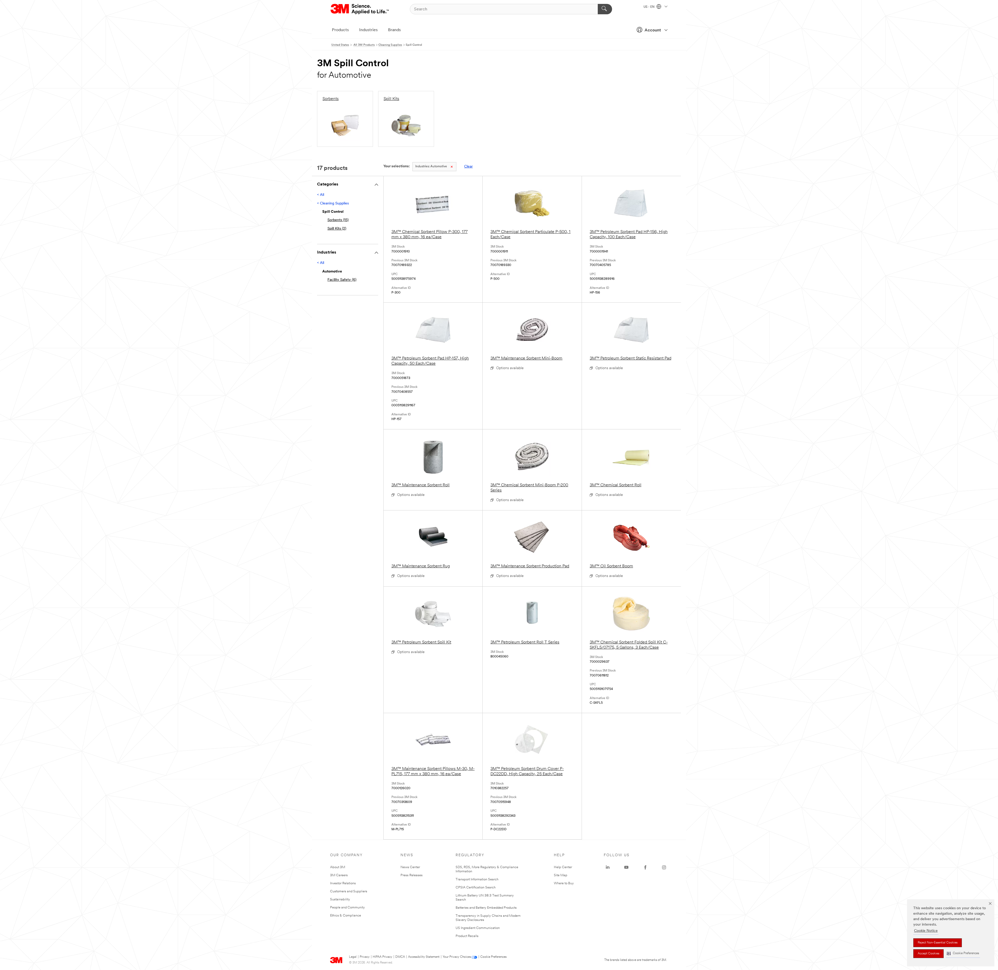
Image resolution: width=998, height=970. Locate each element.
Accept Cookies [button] (928, 953)
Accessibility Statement (423, 957)
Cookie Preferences (493, 957)
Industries (368, 30)
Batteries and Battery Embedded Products (486, 907)
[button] (963, 953)
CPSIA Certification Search (476, 887)
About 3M (337, 867)
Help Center (563, 867)
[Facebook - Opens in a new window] (645, 867)
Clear (468, 167)
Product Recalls (467, 936)
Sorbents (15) (338, 220)
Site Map (560, 875)
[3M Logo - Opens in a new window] (360, 9)
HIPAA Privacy (382, 957)
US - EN (649, 7)
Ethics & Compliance (345, 915)
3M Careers (339, 875)
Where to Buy (564, 883)
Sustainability (340, 899)
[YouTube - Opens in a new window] (626, 867)
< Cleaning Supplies (333, 203)
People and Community (347, 907)
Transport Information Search (477, 879)
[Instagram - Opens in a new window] (664, 867)
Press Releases (411, 875)
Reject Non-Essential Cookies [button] (937, 942)
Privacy (365, 957)
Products (340, 30)
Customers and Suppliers (348, 891)
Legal (353, 957)
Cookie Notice (926, 931)
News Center (410, 867)
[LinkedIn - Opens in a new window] (608, 867)
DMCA (400, 957)
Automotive (431, 166)
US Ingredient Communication (478, 928)
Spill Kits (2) (336, 229)
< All (320, 195)
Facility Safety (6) (341, 280)
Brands (394, 30)
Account (653, 30)
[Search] (605, 9)
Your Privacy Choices (457, 957)
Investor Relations (343, 883)
